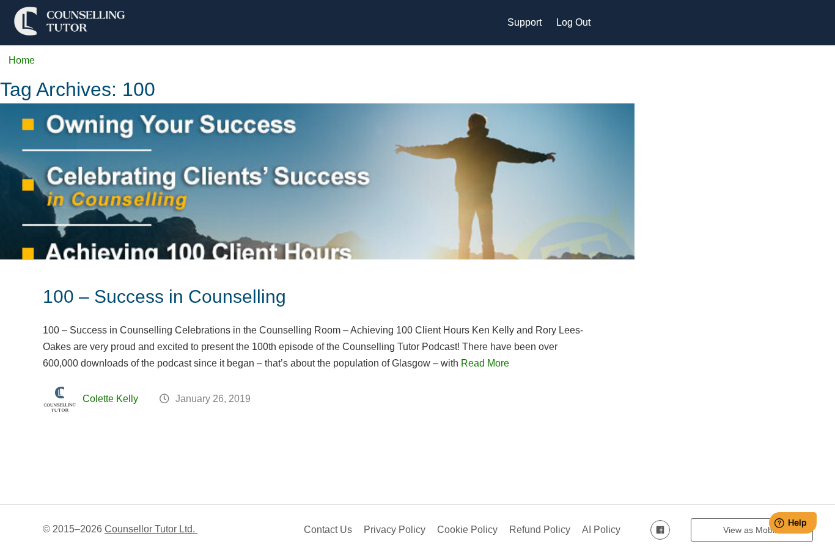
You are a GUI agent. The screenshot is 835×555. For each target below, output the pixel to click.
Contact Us (328, 529)
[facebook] (660, 529)
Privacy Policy (394, 529)
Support (524, 22)
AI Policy (601, 529)
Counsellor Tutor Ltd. (151, 529)
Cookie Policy (467, 529)
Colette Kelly (110, 398)
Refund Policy (539, 529)
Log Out (573, 22)
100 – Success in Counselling (164, 296)
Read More (485, 363)
